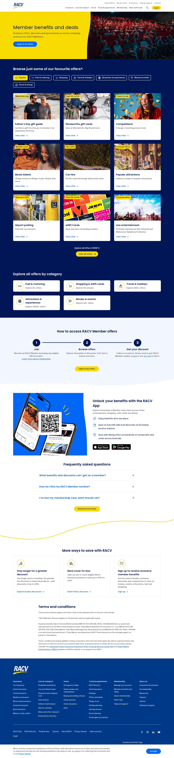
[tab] (20, 77)
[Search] (147, 8)
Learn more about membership (36, 359)
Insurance (70, 8)
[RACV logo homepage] (18, 6)
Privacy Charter (24, 754)
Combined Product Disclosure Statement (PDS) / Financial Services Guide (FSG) (81, 647)
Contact (157, 3)
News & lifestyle (136, 8)
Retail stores (122, 3)
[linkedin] (153, 732)
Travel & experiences (106, 8)
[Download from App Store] (101, 447)
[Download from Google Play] (121, 447)
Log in (134, 356)
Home (93, 8)
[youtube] (159, 732)
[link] (21, 670)
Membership (122, 8)
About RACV (110, 3)
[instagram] (147, 732)
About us (143, 681)
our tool (147, 356)
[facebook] (142, 732)
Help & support (146, 3)
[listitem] (36, 116)
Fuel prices (133, 3)
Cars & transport (82, 8)
